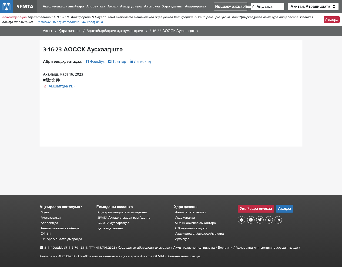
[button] (313, 6)
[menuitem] (63, 6)
